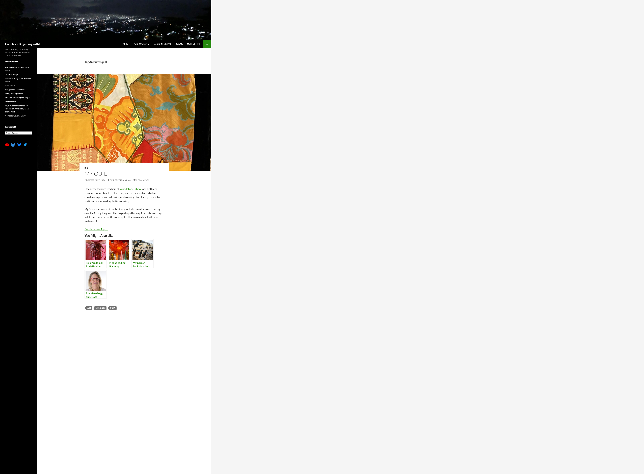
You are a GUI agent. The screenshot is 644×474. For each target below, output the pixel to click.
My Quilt (97, 173)
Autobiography (141, 44)
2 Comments (142, 180)
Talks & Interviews (162, 44)
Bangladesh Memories (14, 89)
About (126, 44)
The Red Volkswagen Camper (17, 97)
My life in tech (194, 44)
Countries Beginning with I (22, 44)
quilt (112, 308)
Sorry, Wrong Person (14, 93)
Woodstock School (131, 188)
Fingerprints (10, 101)
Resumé (179, 44)
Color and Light (11, 74)
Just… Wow (10, 85)
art (89, 308)
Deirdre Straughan (120, 180)
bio (86, 168)
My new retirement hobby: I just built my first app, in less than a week (17, 108)
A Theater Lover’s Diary (15, 115)
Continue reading (96, 229)
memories (100, 308)
